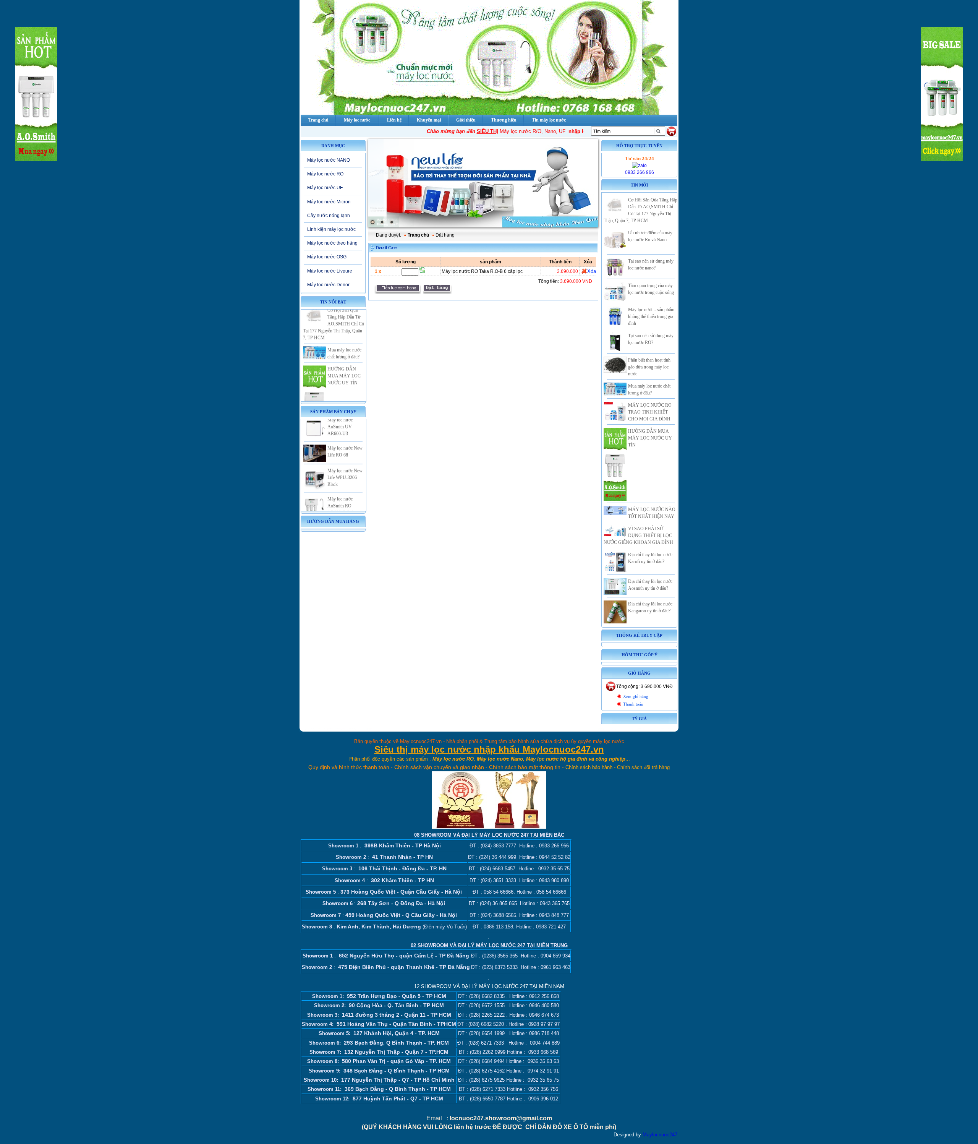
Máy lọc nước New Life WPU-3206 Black (345, 460)
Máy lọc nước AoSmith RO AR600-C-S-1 (340, 488)
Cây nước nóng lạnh (328, 215)
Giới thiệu (466, 120)
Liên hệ (394, 120)
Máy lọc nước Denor (328, 284)
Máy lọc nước (357, 120)
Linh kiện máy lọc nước (331, 229)
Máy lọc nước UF (325, 187)
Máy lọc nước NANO (328, 160)
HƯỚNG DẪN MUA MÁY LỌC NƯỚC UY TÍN (344, 358)
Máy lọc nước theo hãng (332, 243)
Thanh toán (633, 704)
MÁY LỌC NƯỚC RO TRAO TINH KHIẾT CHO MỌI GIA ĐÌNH (650, 412)
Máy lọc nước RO (325, 174)
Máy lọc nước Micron (329, 201)
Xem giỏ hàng (635, 697)
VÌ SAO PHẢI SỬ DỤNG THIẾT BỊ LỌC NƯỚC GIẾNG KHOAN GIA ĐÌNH (638, 535)
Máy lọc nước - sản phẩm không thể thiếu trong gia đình (651, 316)
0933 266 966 (639, 172)
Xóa (591, 271)
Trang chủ (418, 235)
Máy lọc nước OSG (327, 257)
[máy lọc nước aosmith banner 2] (483, 183)
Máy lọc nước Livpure (329, 271)
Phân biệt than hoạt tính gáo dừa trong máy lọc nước (649, 366)
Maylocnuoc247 (660, 1135)
